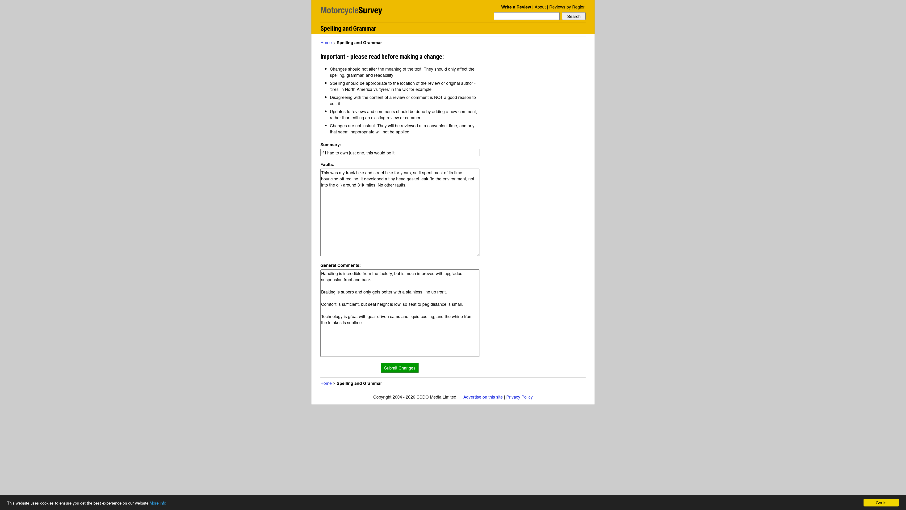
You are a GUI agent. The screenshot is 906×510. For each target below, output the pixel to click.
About (540, 7)
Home (326, 42)
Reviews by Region (567, 7)
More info (158, 503)
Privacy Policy (519, 397)
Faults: (327, 164)
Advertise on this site (483, 397)
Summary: (330, 144)
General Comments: (340, 265)
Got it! (881, 503)
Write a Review (516, 7)
